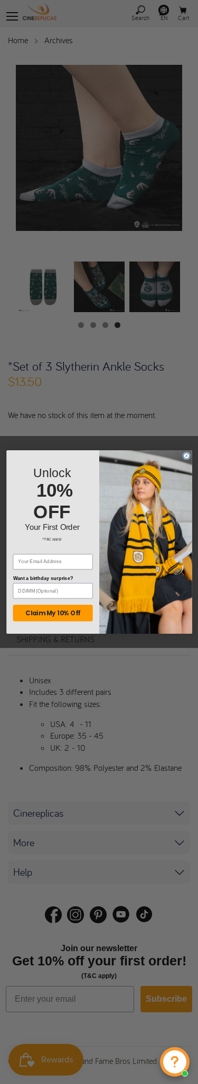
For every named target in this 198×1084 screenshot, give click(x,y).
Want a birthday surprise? (43, 578)
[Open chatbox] (175, 1062)
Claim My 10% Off (52, 613)
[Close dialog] (186, 456)
